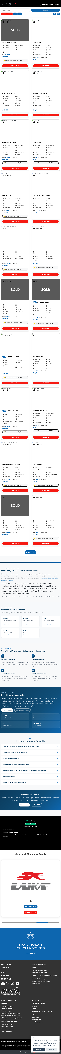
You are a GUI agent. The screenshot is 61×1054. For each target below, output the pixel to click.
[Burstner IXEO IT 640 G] (38, 71)
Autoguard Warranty (38, 1015)
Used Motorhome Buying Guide (10, 1013)
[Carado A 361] (36, 20)
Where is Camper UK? (9, 776)
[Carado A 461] (36, 120)
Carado (3, 580)
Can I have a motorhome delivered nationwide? (16, 764)
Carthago (51, 578)
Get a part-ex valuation (22, 710)
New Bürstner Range (7, 1024)
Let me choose (51, 1045)
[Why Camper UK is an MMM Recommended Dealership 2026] (10, 991)
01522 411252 (37, 805)
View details (15, 66)
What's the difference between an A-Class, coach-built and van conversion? (25, 770)
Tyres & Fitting (36, 1017)
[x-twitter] (12, 984)
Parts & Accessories (37, 1022)
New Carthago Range (8, 1029)
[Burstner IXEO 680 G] (37, 334)
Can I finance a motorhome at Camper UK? (15, 752)
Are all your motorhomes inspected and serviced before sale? (21, 746)
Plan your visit (24, 805)
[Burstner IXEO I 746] (37, 496)
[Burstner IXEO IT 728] (6, 280)
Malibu (11, 580)
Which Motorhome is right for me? (11, 1018)
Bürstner (44, 578)
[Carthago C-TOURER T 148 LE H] (9, 227)
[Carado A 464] (5, 173)
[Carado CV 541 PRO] (6, 334)
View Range (48, 907)
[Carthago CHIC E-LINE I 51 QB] (9, 442)
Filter (46, 10)
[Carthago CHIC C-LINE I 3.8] (8, 120)
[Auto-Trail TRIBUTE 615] (7, 20)
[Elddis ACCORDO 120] (7, 71)
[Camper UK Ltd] (12, 4)
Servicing (34, 1006)
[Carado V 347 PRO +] (6, 388)
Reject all (51, 1049)
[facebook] (3, 984)
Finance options (7, 710)
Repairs (34, 1009)
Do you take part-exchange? (11, 758)
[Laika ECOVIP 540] (37, 442)
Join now (30, 953)
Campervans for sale (7, 1009)
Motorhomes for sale (7, 1006)
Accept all (38, 1049)
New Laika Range (6, 1031)
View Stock (48, 913)
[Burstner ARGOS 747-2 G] (8, 496)
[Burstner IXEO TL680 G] (38, 388)
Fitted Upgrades (36, 1020)
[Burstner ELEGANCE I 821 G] (39, 227)
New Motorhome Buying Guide (10, 1016)
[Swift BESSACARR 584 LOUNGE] (40, 173)
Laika (56, 578)
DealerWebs (29, 1052)
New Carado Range (7, 1027)
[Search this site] (40, 5)
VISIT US (6, 976)
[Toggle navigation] (2, 4)
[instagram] (8, 984)
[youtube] (17, 984)
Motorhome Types (6, 1011)
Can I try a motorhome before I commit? (14, 782)
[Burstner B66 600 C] (37, 280)
